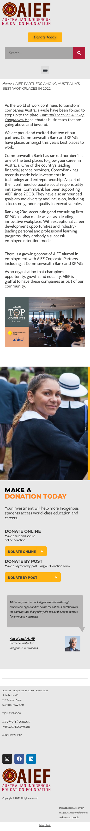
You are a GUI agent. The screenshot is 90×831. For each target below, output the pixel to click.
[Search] (79, 53)
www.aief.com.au (16, 726)
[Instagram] (7, 759)
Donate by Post (22, 577)
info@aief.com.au (16, 721)
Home (7, 83)
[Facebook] (19, 759)
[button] (45, 70)
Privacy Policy (45, 825)
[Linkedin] (31, 759)
